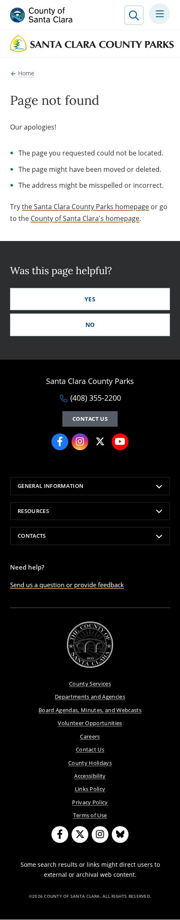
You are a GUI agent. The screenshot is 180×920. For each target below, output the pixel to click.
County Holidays (90, 763)
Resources (33, 511)
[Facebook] (59, 834)
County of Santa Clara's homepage (85, 218)
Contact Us (90, 749)
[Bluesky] (120, 834)
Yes (90, 299)
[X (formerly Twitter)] (80, 834)
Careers (90, 736)
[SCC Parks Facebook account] (59, 441)
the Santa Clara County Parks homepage (85, 206)
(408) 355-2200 (95, 398)
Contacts (32, 535)
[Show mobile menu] (159, 13)
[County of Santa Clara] (41, 15)
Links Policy (90, 789)
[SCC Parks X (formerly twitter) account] (100, 441)
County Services (90, 683)
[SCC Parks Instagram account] (80, 441)
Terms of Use (90, 815)
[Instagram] (100, 834)
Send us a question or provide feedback (67, 585)
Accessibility (89, 776)
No (90, 325)
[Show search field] (134, 15)
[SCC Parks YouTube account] (120, 441)
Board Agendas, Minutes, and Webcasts (90, 710)
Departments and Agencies (90, 696)
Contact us (90, 418)
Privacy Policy (90, 802)
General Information (50, 486)
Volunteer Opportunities (90, 723)
